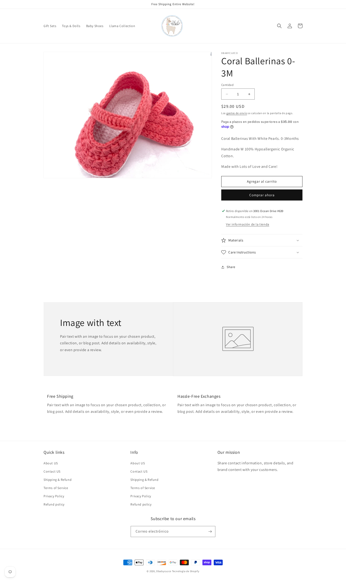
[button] (279, 26)
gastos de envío (236, 113)
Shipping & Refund (58, 480)
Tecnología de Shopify (185, 571)
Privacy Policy (54, 496)
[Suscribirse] (210, 531)
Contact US (52, 471)
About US (51, 463)
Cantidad (227, 85)
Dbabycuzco (163, 571)
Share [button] (231, 267)
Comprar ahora (262, 195)
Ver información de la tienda (247, 224)
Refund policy (54, 504)
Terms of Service (56, 488)
